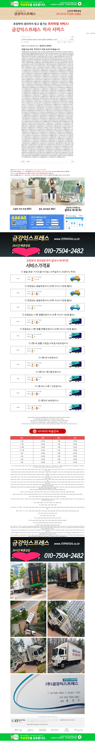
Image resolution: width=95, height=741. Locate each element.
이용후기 (49, 716)
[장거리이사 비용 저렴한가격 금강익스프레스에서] (28, 161)
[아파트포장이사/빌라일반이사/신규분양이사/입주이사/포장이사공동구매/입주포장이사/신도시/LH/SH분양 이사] (23, 161)
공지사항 (40, 716)
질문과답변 (44, 716)
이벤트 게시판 (54, 716)
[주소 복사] (72, 39)
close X (84, 5)
